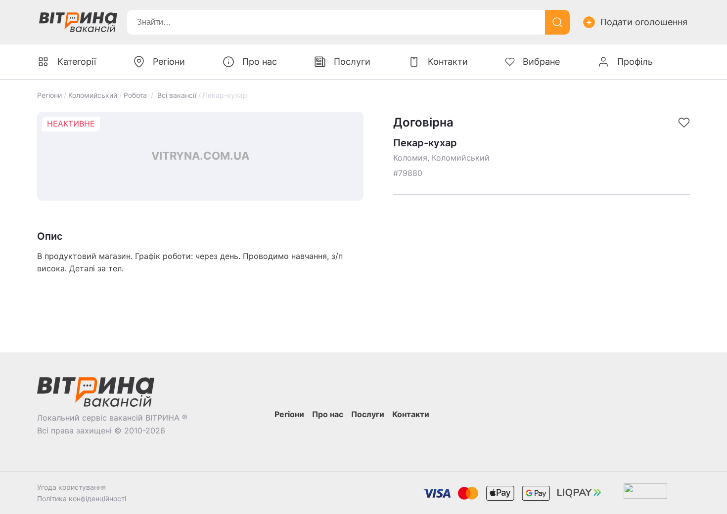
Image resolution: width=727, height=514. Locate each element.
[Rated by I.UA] (645, 493)
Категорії (76, 61)
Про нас (259, 61)
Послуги (352, 61)
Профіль (635, 61)
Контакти (448, 61)
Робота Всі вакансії (160, 95)
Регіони (49, 95)
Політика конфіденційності (81, 498)
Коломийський (92, 95)
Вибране (541, 61)
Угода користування (71, 487)
